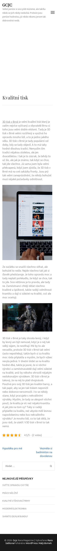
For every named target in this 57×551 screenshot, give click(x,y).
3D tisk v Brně (10, 121)
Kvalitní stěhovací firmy (16, 501)
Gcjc (7, 4)
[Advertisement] (28, 55)
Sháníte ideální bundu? (15, 516)
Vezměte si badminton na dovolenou (44, 452)
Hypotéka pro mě (12, 448)
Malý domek (45, 543)
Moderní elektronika (14, 508)
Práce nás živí (10, 493)
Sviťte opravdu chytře (15, 485)
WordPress (32, 543)
